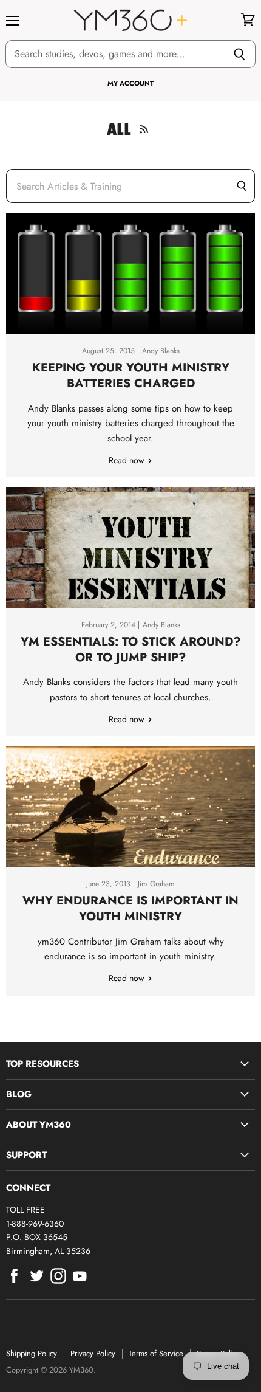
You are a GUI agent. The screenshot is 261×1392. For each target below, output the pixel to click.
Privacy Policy (92, 1353)
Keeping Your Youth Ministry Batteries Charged (130, 375)
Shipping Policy (31, 1353)
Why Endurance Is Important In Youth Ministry (130, 908)
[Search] (239, 54)
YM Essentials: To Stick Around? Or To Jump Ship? (130, 649)
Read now (128, 460)
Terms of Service (156, 1353)
